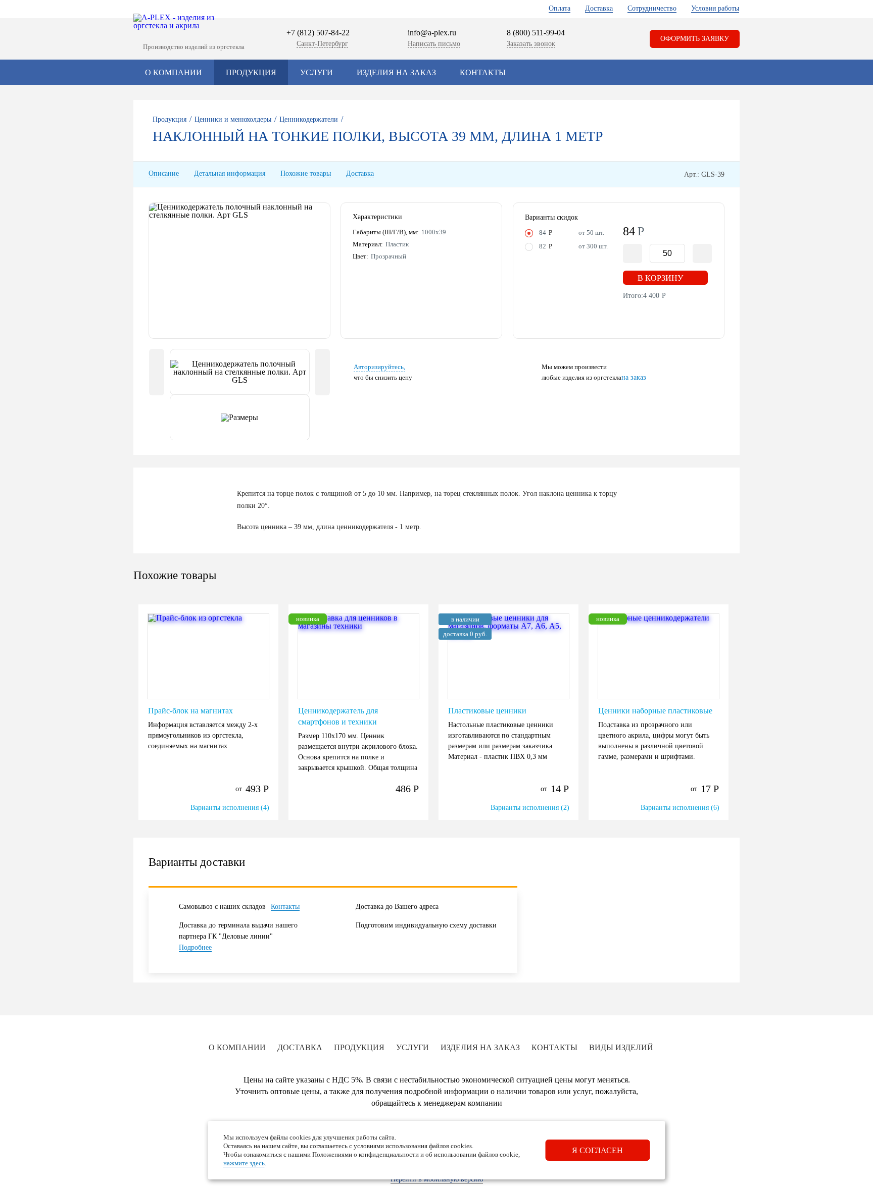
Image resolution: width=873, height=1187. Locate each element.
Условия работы (715, 8)
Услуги (316, 72)
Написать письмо (434, 43)
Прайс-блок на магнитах (190, 710)
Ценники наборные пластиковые (655, 710)
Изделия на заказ (396, 72)
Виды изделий (621, 1047)
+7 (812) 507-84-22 (318, 32)
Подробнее (195, 947)
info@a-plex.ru (432, 32)
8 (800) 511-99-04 (536, 33)
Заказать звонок (531, 43)
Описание (164, 173)
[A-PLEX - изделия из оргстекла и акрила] (179, 22)
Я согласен (597, 1150)
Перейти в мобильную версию (437, 1179)
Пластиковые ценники (487, 710)
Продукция (251, 72)
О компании (173, 72)
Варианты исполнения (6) (680, 807)
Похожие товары (305, 173)
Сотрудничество (651, 8)
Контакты (483, 72)
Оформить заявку (694, 38)
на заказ (633, 377)
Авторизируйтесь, (379, 367)
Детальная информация (229, 173)
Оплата (559, 8)
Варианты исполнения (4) (229, 807)
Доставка (599, 8)
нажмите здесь (244, 1163)
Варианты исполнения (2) (530, 807)
